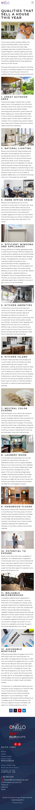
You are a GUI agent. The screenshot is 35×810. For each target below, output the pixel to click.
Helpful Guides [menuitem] (6, 759)
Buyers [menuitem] (3, 751)
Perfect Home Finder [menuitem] (8, 765)
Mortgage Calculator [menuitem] (8, 770)
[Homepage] (5, 2)
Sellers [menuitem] (3, 754)
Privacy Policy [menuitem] (17, 802)
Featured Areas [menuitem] (6, 756)
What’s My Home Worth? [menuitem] (9, 767)
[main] (17, 361)
